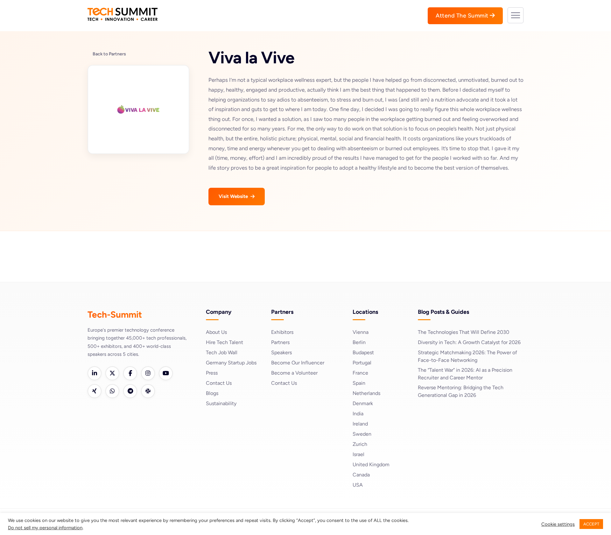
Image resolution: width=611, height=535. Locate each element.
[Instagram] (148, 373)
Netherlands (366, 393)
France (360, 373)
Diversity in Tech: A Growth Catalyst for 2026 (469, 342)
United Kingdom (371, 464)
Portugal (362, 363)
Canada (361, 475)
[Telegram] (130, 391)
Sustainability (221, 403)
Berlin (359, 342)
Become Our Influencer (297, 363)
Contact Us (219, 383)
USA (358, 485)
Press (212, 373)
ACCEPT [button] (591, 524)
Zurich (360, 444)
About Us (216, 332)
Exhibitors (282, 332)
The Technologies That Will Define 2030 (463, 332)
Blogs (212, 393)
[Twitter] (112, 373)
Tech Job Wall (221, 352)
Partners (280, 342)
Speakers (281, 352)
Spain (359, 383)
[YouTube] (166, 373)
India (358, 414)
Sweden (362, 434)
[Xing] (95, 391)
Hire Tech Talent (224, 342)
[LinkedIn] (95, 373)
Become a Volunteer (294, 373)
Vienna (361, 332)
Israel (358, 454)
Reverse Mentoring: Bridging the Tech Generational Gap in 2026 (460, 391)
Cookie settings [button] (558, 524)
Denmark (363, 403)
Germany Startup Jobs (231, 363)
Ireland (360, 424)
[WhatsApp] (112, 391)
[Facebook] (130, 373)
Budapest (363, 352)
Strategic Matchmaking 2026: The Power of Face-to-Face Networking (467, 356)
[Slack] (148, 391)
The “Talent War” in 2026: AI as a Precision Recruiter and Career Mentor (465, 374)
